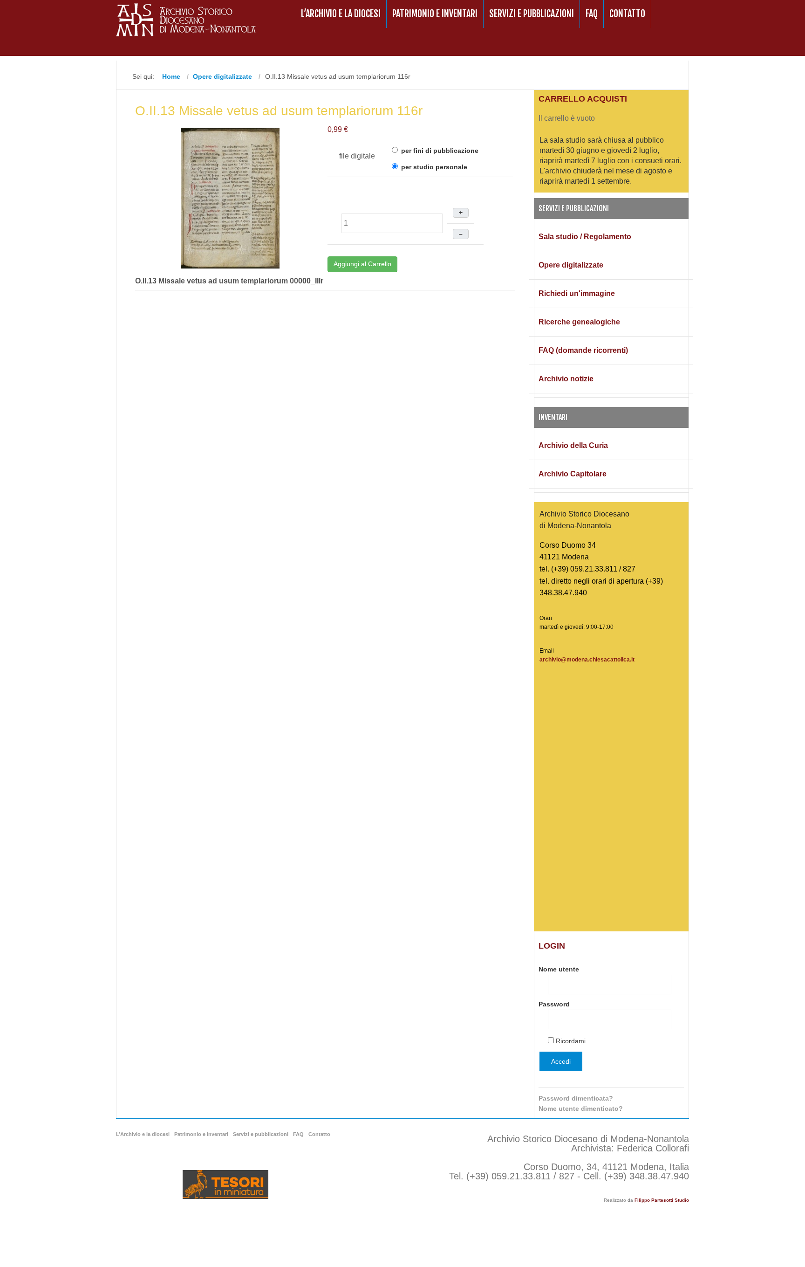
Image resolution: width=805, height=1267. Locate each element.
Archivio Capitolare (573, 474)
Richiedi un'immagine (577, 293)
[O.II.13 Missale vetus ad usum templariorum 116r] (230, 197)
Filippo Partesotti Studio (661, 1200)
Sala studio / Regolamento (585, 237)
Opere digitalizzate (571, 265)
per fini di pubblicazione (438, 150)
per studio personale (433, 167)
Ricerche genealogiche (579, 322)
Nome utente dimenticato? (581, 1108)
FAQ (592, 14)
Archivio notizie (566, 379)
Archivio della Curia (573, 445)
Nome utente (559, 969)
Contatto (627, 14)
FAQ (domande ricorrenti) (583, 350)
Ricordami (571, 1041)
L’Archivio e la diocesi (341, 14)
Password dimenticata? (576, 1098)
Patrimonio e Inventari (435, 14)
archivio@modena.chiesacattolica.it (586, 659)
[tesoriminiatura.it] (225, 1184)
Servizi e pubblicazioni (531, 14)
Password (554, 1004)
